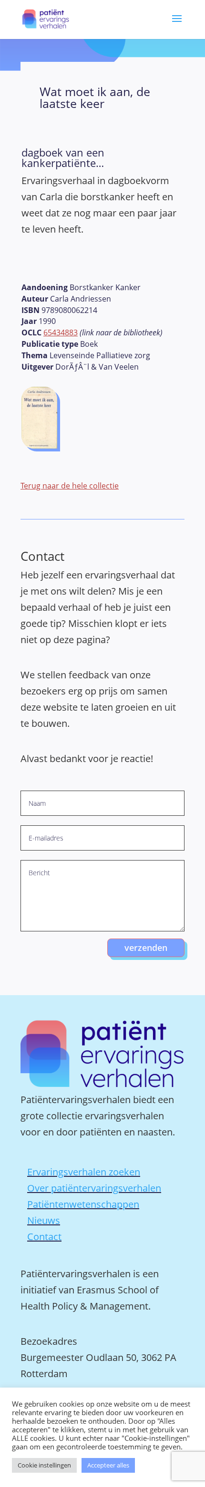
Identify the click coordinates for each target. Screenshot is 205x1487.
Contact (44, 1236)
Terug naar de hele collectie (69, 485)
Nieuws (43, 1220)
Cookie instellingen (44, 1465)
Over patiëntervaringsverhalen (94, 1188)
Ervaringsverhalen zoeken (83, 1171)
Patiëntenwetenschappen (83, 1204)
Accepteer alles (108, 1465)
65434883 (60, 332)
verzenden (145, 947)
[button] (176, 25)
